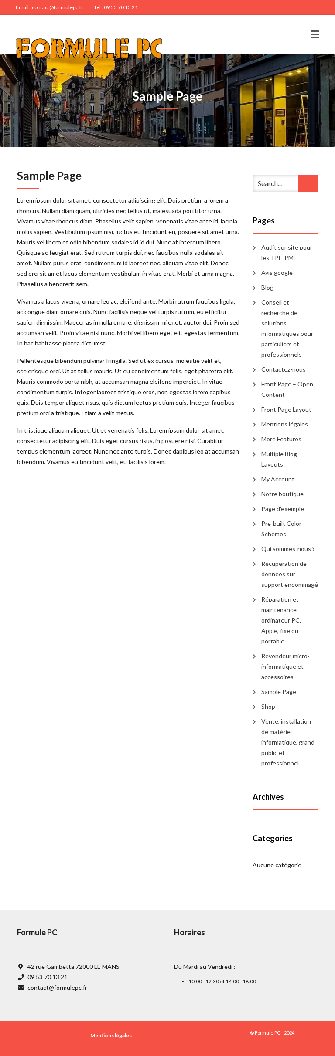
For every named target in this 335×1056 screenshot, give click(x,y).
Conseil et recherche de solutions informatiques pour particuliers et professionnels (287, 328)
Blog (267, 287)
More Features (281, 439)
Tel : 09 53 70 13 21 (116, 7)
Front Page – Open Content (287, 389)
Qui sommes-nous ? (288, 548)
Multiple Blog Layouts (279, 459)
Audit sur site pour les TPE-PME (286, 252)
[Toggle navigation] (315, 34)
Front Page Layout (286, 409)
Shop (268, 706)
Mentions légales (284, 424)
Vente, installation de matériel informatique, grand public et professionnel (287, 742)
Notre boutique (282, 494)
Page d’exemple (282, 508)
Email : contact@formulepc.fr (49, 7)
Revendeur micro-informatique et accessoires (285, 666)
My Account (277, 479)
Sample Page (278, 691)
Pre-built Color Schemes (281, 529)
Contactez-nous (283, 369)
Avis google (277, 272)
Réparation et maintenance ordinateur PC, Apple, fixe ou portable (281, 620)
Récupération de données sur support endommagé (289, 574)
